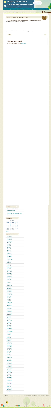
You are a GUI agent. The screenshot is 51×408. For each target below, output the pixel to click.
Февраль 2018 (9, 305)
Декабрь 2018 (9, 291)
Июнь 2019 (9, 282)
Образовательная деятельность (22, 9)
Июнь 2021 (9, 245)
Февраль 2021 (9, 251)
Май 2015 (9, 355)
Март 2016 (9, 340)
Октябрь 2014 (9, 366)
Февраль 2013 (9, 389)
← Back (9, 34)
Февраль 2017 (9, 323)
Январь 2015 (9, 361)
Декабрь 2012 (9, 391)
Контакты (29, 395)
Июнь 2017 (9, 317)
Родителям (47, 9)
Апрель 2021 (9, 248)
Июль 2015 (9, 352)
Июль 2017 (9, 316)
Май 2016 (9, 337)
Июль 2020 (9, 262)
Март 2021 (9, 250)
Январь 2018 (9, 306)
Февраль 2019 (9, 288)
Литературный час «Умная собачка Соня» (14, 213)
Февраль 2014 (9, 375)
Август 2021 (9, 242)
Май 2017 (9, 319)
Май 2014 (9, 371)
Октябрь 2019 (9, 276)
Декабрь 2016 (9, 326)
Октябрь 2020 (9, 257)
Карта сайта (6, 11)
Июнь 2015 (9, 354)
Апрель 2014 (9, 372)
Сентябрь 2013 (9, 381)
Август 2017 (9, 314)
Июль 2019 (9, 280)
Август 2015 (9, 351)
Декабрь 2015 (9, 345)
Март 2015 (9, 358)
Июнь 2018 (9, 299)
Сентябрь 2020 (9, 259)
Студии (32, 9)
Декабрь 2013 (9, 377)
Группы (41, 9)
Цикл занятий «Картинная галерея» (13, 214)
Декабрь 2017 (9, 308)
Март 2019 (9, 287)
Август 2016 (9, 332)
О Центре (6, 9)
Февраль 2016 (9, 342)
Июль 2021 (9, 244)
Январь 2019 (9, 290)
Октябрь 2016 (9, 329)
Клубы (37, 9)
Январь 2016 (9, 343)
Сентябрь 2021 (9, 241)
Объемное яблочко (10, 211)
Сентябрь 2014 (9, 368)
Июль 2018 (9, 297)
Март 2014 (9, 374)
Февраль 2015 (9, 360)
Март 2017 (9, 322)
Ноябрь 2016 (9, 328)
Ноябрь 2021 (9, 238)
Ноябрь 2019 (9, 274)
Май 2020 (9, 265)
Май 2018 (9, 300)
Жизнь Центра (32, 31)
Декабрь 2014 (9, 363)
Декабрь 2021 (9, 236)
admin (15, 31)
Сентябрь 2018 (9, 294)
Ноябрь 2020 (9, 256)
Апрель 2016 (9, 339)
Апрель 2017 (9, 320)
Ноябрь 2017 (9, 309)
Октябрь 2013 (9, 380)
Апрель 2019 (9, 285)
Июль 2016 (9, 334)
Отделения (12, 9)
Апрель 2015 (9, 357)
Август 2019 (9, 279)
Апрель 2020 (9, 267)
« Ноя (7, 231)
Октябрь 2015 (9, 348)
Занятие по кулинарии (11, 210)
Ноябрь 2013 (9, 378)
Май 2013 (9, 386)
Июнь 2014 (9, 369)
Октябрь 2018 (9, 293)
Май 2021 (9, 247)
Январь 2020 (9, 271)
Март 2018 (9, 303)
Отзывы (33, 395)
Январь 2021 (9, 253)
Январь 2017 (9, 325)
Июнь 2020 (9, 264)
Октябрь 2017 (9, 311)
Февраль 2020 (9, 270)
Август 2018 (9, 296)
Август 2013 (9, 383)
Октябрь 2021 (9, 239)
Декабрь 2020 (9, 254)
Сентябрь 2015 (9, 349)
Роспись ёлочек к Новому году (12, 208)
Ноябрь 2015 (9, 346)
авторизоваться (23, 43)
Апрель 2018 (9, 302)
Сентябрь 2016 (9, 331)
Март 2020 (9, 268)
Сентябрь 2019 (9, 277)
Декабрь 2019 (9, 273)
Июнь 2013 (9, 384)
